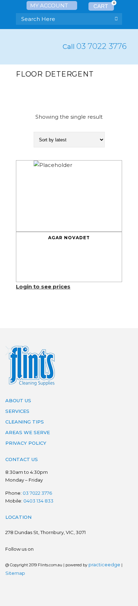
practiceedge (104, 564)
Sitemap (15, 573)
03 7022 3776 (101, 46)
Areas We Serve (27, 432)
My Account (49, 5)
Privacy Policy (25, 443)
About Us (18, 400)
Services (17, 411)
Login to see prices (43, 286)
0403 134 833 (38, 501)
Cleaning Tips (24, 422)
